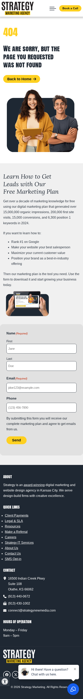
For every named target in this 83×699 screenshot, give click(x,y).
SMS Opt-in (13, 559)
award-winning (34, 485)
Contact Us (13, 553)
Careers (10, 537)
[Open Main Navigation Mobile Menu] (53, 8)
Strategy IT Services (19, 542)
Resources (12, 526)
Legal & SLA (14, 521)
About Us (11, 548)
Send (16, 440)
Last (9, 358)
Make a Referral (16, 532)
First (9, 341)
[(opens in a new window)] (6, 674)
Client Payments (16, 515)
